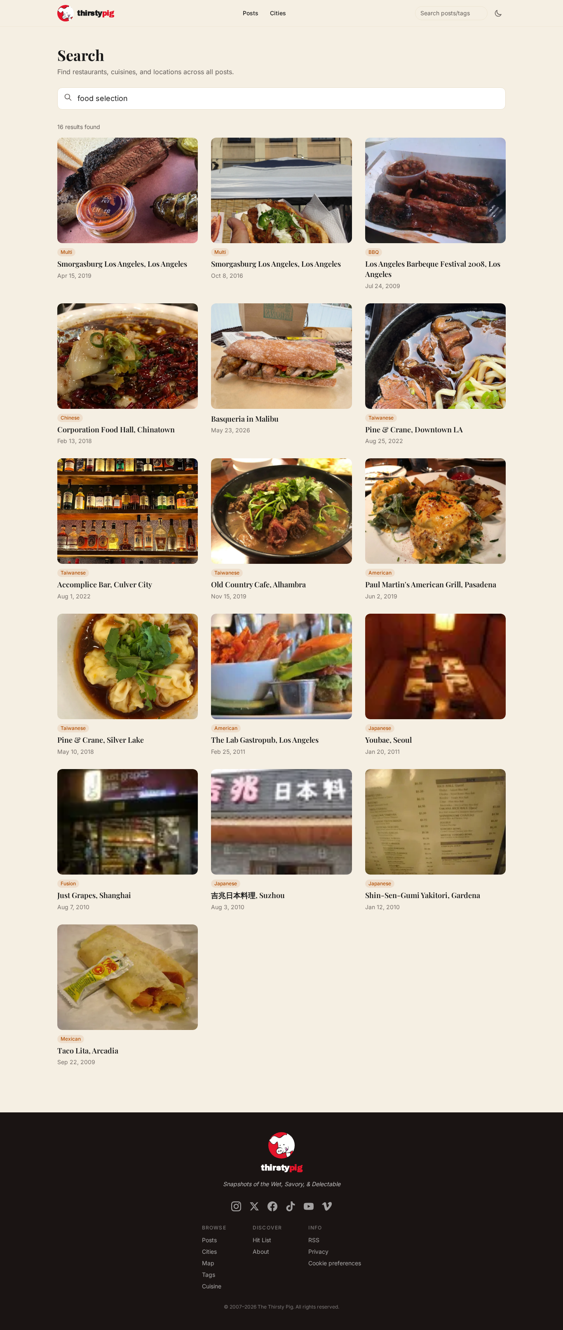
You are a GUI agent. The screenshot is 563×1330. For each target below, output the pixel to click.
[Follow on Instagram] (236, 1206)
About (261, 1251)
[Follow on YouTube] (309, 1206)
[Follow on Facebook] (272, 1206)
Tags (208, 1274)
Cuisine (211, 1286)
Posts (250, 12)
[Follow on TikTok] (291, 1206)
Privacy (318, 1251)
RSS (313, 1239)
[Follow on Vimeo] (327, 1206)
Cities (278, 12)
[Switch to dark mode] (498, 13)
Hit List (262, 1239)
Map (208, 1263)
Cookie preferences (334, 1263)
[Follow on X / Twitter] (254, 1206)
